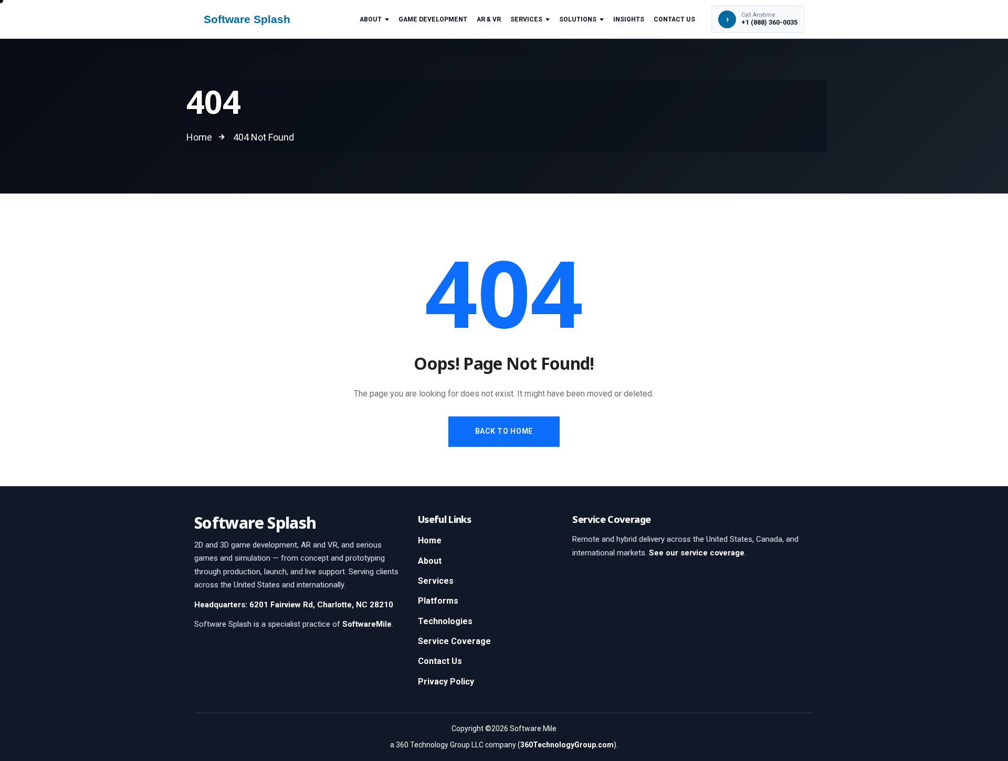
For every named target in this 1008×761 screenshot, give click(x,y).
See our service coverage (696, 553)
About (371, 19)
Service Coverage (454, 641)
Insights (628, 19)
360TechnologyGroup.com (567, 745)
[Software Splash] (257, 19)
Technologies (445, 621)
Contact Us (674, 19)
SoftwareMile (367, 624)
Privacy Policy (446, 682)
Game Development (432, 19)
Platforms (438, 601)
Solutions (577, 19)
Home (430, 540)
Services (526, 19)
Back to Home (504, 431)
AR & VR (489, 19)
